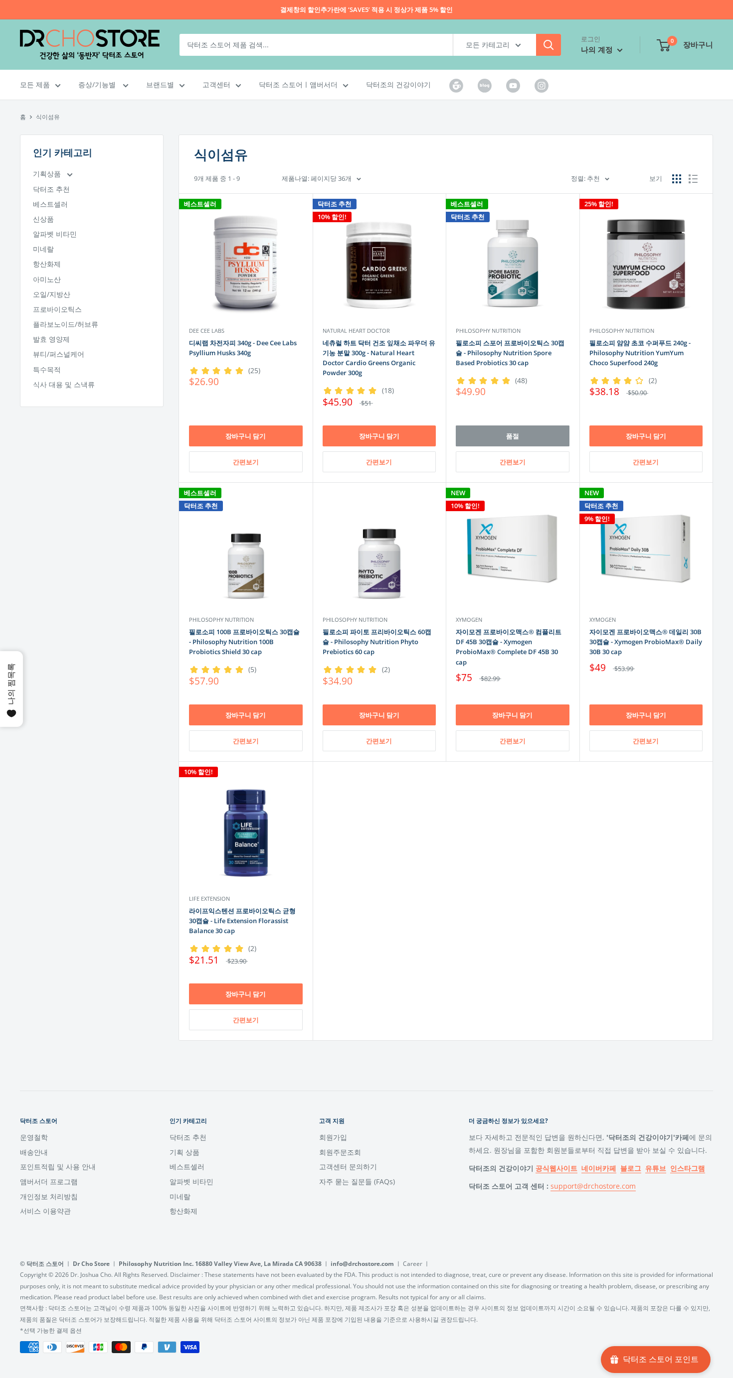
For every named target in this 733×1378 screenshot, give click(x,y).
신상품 (43, 219)
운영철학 (34, 1137)
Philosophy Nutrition (488, 330)
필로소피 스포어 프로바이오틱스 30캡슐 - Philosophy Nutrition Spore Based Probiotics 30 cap (510, 352)
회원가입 (333, 1137)
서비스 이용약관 (45, 1211)
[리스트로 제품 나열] (693, 178)
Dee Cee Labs (206, 330)
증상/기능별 (98, 84)
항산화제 (47, 264)
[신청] (548, 45)
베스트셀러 (50, 204)
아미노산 (47, 279)
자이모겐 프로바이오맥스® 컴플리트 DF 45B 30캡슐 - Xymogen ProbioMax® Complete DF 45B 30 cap (508, 646)
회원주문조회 (340, 1152)
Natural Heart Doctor (356, 330)
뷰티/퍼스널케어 (58, 354)
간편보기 (246, 461)
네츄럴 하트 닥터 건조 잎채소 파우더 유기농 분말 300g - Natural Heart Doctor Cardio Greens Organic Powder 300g (379, 357)
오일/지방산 (51, 294)
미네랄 (43, 249)
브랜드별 (160, 84)
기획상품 (48, 173)
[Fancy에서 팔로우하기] (485, 85)
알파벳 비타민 (55, 234)
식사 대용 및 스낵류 (64, 384)
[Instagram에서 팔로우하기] (542, 85)
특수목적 (47, 369)
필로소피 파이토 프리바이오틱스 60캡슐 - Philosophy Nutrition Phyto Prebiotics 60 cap (377, 641)
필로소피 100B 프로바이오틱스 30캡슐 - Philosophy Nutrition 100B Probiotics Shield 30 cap (244, 641)
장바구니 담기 (245, 435)
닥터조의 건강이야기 (398, 84)
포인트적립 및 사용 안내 (58, 1166)
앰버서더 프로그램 (49, 1181)
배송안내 (34, 1152)
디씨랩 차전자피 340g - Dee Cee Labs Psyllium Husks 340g (243, 347)
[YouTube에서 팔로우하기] (513, 85)
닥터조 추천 (51, 189)
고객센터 (216, 84)
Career (412, 1263)
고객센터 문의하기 (348, 1166)
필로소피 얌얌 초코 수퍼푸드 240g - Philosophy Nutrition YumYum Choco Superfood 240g (640, 352)
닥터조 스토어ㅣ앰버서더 (298, 84)
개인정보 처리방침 (49, 1196)
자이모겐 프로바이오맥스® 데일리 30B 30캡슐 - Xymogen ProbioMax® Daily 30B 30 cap (645, 641)
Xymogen (469, 619)
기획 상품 (184, 1152)
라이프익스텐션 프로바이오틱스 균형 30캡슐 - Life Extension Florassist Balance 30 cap (242, 920)
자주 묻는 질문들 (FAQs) (357, 1181)
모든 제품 (35, 84)
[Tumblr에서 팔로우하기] (456, 85)
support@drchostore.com (593, 1186)
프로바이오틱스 (57, 309)
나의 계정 (598, 49)
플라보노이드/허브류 (65, 324)
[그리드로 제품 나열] (676, 178)
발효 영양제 (51, 339)
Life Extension (209, 898)
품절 (512, 435)
